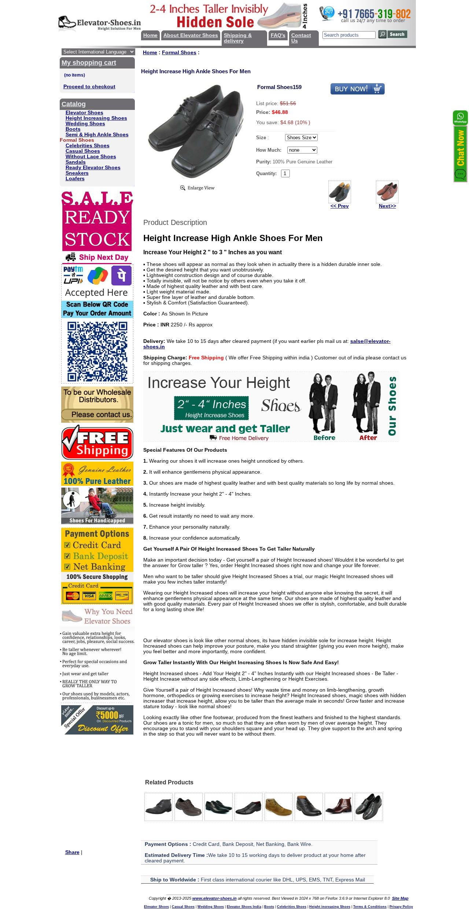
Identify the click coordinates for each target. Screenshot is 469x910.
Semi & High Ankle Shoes (97, 134)
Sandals (76, 162)
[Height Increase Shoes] (271, 440)
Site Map (400, 898)
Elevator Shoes (84, 112)
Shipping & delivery (238, 38)
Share (72, 852)
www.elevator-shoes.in (214, 898)
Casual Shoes (83, 151)
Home (150, 35)
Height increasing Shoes (329, 907)
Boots (73, 129)
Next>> (387, 206)
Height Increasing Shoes (96, 118)
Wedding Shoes (85, 123)
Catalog (74, 104)
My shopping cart (89, 62)
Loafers (75, 178)
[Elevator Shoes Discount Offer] (97, 733)
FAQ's (278, 35)
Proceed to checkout (89, 86)
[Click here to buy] (357, 93)
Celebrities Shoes (88, 145)
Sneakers (77, 173)
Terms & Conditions (370, 907)
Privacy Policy (401, 907)
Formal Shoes (179, 52)
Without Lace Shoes (91, 156)
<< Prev (339, 206)
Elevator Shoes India (244, 907)
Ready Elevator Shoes (93, 167)
